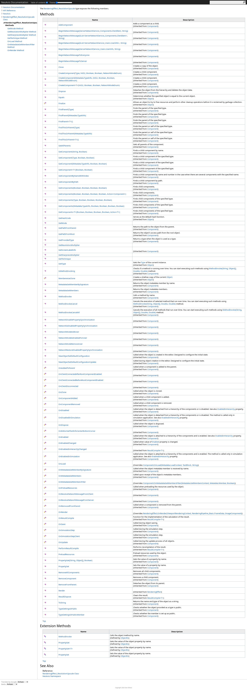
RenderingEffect (154, 592)
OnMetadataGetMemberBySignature (75, 469)
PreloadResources (66, 554)
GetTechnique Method (17, 38)
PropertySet (64, 566)
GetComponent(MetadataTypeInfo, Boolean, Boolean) (83, 163)
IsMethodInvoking (67, 271)
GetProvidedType (66, 240)
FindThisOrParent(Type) (69, 127)
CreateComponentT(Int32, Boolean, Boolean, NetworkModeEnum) (89, 85)
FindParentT (66, 121)
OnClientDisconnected (68, 386)
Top (44, 621)
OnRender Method (15, 50)
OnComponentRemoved (69, 404)
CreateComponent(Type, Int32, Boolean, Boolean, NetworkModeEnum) (90, 73)
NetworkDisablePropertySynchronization (77, 319)
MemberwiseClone (67, 278)
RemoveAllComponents (69, 572)
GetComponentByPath (68, 182)
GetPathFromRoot (66, 234)
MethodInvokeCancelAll (69, 312)
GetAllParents (65, 145)
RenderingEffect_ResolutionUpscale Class (18, 18)
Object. (169, 277)
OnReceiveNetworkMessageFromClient (76, 494)
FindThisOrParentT (69, 139)
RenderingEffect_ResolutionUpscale (59, 8)
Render (62, 590)
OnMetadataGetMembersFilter (72, 482)
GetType (62, 263)
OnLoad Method (14, 41)
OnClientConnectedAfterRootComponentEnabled (80, 374)
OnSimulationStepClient (69, 536)
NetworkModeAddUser (69, 331)
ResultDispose (65, 596)
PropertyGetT (66, 648)
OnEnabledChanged (67, 443)
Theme (52, 2)
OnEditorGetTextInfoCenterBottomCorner (77, 431)
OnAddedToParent (67, 368)
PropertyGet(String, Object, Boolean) (75, 560)
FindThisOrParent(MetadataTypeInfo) (75, 133)
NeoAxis (6, 13)
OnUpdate (63, 542)
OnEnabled (63, 437)
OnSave (62, 524)
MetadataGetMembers (68, 290)
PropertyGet (64, 642)
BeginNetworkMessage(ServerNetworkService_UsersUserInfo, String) (89, 49)
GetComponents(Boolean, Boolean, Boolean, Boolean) (83, 188)
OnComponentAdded (68, 398)
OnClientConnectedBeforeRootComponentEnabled (81, 380)
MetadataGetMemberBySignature (73, 284)
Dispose (62, 91)
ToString (62, 602)
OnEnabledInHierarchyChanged (73, 449)
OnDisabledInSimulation (69, 417)
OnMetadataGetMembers (70, 476)
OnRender (63, 512)
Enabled (155, 441)
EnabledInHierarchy (226, 409)
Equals (61, 97)
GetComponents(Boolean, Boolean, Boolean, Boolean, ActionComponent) (92, 194)
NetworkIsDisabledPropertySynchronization (78, 325)
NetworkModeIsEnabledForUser (73, 338)
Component (152, 26)
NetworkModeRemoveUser (71, 344)
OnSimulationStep (67, 530)
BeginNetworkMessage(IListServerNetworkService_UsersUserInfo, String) (92, 43)
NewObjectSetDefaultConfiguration (74, 356)
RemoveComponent (67, 578)
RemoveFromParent (67, 584)
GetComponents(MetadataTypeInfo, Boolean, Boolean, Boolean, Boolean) (91, 206)
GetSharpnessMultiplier (69, 255)
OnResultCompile (66, 518)
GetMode (63, 223)
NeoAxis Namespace (52, 676)
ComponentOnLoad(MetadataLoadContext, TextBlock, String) (170, 465)
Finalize (62, 103)
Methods (47, 14)
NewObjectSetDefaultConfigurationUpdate (77, 362)
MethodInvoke (65, 296)
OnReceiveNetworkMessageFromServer (76, 500)
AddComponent (66, 25)
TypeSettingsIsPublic (68, 608)
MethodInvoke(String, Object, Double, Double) (154, 303)
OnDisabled (64, 410)
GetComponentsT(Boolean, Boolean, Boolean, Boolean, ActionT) (89, 212)
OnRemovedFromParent (69, 506)
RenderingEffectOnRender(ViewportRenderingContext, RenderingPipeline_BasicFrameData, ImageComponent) (192, 513)
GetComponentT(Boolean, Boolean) (75, 169)
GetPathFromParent (67, 228)
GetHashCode (65, 218)
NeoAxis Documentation (14, 7)
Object (150, 98)
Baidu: (3, 684)
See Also (47, 666)
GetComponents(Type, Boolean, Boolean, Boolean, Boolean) (85, 200)
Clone (61, 67)
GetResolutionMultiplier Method (21, 31)
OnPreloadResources (68, 488)
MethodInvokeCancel (68, 303)
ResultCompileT (155, 450)
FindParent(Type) (66, 109)
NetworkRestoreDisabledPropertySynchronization (81, 350)
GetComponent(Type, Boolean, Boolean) (76, 157)
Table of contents (38, 2)
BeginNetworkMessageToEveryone (74, 55)
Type (143, 262)
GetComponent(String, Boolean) (73, 151)
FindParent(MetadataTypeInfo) (72, 115)
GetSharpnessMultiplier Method (21, 35)
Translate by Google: (9, 682)
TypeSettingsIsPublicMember (71, 614)
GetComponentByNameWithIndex (74, 175)
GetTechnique (65, 258)
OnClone (62, 392)
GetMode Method (15, 28)
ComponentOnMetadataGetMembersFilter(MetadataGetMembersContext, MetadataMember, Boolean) (189, 483)
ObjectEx (125, 638)
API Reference (9, 10)
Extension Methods (55, 626)
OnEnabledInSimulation (69, 456)
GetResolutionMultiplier (69, 245)
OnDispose (63, 425)
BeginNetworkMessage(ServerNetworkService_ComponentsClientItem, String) (93, 31)
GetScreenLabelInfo (67, 250)
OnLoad (62, 463)
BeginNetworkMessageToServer (73, 61)
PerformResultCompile (69, 548)
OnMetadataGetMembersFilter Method (21, 45)
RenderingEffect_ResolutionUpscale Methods (21, 23)
